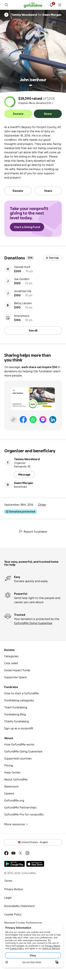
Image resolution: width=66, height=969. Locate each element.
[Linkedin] (52, 419)
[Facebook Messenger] (42, 419)
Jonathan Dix (22, 291)
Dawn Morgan (23, 482)
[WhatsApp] (33, 419)
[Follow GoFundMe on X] (20, 853)
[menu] (59, 4)
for (36, 14)
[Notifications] (51, 4)
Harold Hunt (22, 267)
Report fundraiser (35, 531)
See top (54, 257)
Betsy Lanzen (23, 303)
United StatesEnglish (34, 842)
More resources (14, 824)
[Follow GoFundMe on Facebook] (6, 853)
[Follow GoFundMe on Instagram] (27, 853)
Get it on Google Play (14, 864)
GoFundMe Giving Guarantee (33, 623)
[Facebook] (23, 419)
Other (42, 504)
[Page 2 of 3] (33, 85)
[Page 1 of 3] (30, 85)
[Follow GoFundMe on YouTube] (13, 853)
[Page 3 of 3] (36, 85)
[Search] (6, 4)
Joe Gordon (21, 279)
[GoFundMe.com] (33, 5)
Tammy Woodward (27, 459)
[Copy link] (13, 419)
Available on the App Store (35, 864)
